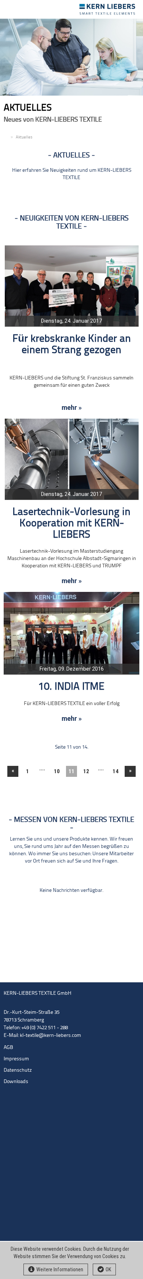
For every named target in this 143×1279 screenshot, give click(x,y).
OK (108, 1269)
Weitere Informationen (59, 1269)
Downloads (16, 1082)
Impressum (16, 1059)
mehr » (72, 407)
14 (115, 771)
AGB (8, 1047)
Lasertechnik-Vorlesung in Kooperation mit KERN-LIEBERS (71, 523)
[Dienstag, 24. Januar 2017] (72, 286)
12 (86, 771)
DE (6, 137)
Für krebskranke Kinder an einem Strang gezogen (71, 345)
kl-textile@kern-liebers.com (50, 1035)
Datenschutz (18, 1070)
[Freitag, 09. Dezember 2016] (71, 633)
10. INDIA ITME (71, 687)
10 (57, 771)
